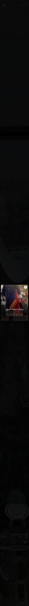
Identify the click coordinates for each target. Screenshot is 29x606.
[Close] (25, 287)
